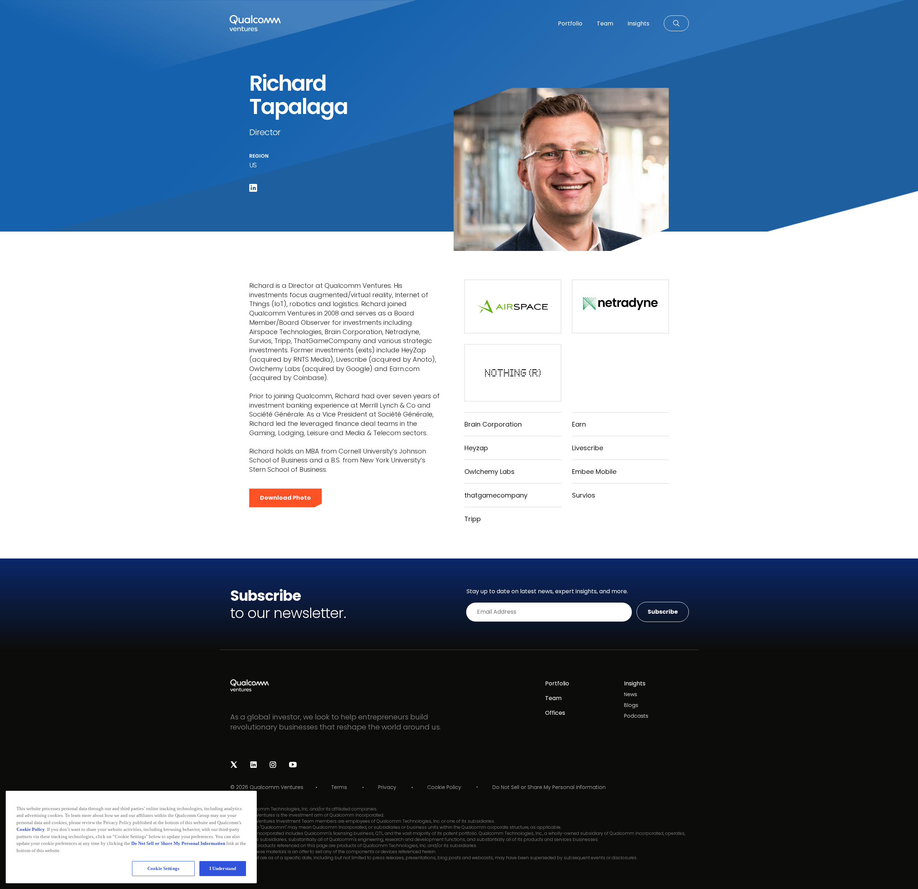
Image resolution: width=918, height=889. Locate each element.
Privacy (387, 787)
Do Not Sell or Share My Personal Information (549, 787)
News (630, 694)
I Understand (222, 868)
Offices (555, 713)
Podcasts (636, 715)
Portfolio (557, 683)
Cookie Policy (444, 787)
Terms (339, 787)
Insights (634, 683)
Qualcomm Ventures (276, 787)
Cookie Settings (163, 868)
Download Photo (285, 498)
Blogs (631, 705)
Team (553, 698)
